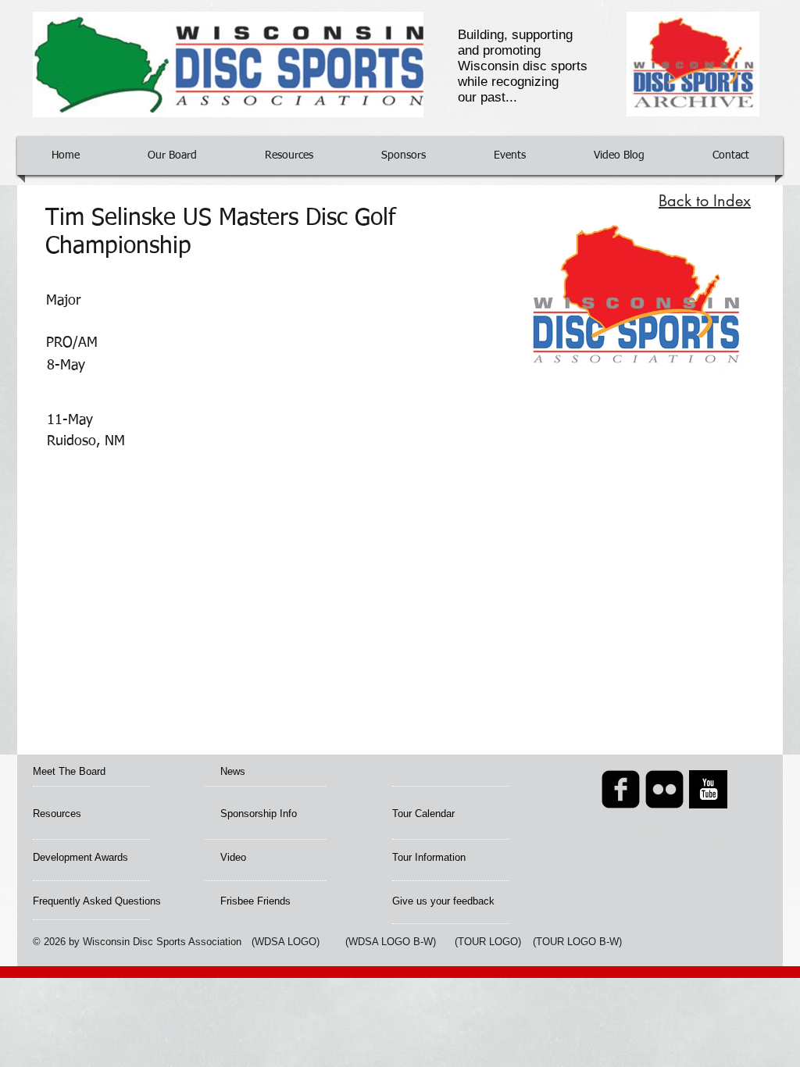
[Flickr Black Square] (664, 789)
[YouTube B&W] (708, 789)
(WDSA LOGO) (286, 941)
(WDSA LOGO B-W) (390, 941)
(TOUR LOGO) (488, 941)
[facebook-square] (621, 789)
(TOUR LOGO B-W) (577, 941)
